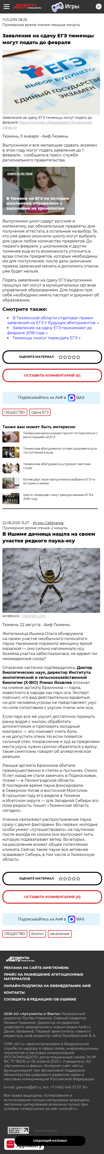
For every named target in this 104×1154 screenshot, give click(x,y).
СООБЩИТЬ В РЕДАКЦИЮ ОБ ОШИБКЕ (40, 999)
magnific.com (34, 616)
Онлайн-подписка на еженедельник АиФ (47, 986)
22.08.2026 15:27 (15, 523)
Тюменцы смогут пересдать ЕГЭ (45, 338)
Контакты (14, 992)
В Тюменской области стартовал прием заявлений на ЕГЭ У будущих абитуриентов (51, 320)
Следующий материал (50, 1140)
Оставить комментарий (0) (52, 375)
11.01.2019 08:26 (14, 20)
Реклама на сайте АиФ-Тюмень (36, 968)
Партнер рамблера (45, 1130)
